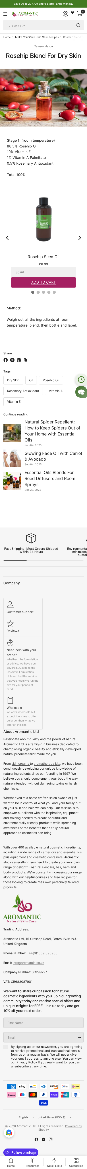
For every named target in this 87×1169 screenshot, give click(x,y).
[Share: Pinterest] (20, 360)
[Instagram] (50, 1139)
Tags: (7, 371)
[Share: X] (13, 360)
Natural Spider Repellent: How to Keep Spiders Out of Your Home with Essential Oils (52, 431)
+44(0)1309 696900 (42, 953)
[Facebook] (36, 1139)
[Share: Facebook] (6, 360)
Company (11, 583)
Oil (31, 380)
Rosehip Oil (51, 380)
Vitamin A (55, 391)
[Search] (78, 25)
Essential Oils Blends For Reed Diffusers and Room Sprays (50, 478)
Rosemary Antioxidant (23, 391)
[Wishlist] (72, 13)
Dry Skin (13, 380)
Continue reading (15, 414)
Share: (8, 353)
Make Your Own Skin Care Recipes (37, 37)
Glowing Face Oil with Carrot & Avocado (53, 456)
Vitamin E (14, 401)
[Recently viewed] (81, 379)
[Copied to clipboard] (25, 360)
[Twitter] (43, 1139)
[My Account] (66, 14)
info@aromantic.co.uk (28, 963)
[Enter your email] (79, 1037)
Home (7, 37)
